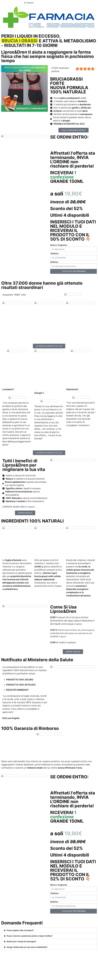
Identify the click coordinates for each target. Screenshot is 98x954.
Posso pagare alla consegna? (20, 930)
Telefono (54, 253)
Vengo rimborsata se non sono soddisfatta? (27, 947)
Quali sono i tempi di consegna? (21, 941)
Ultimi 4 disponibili (69, 215)
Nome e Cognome (58, 245)
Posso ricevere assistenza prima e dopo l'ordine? (29, 936)
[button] (49, 930)
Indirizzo (54, 262)
